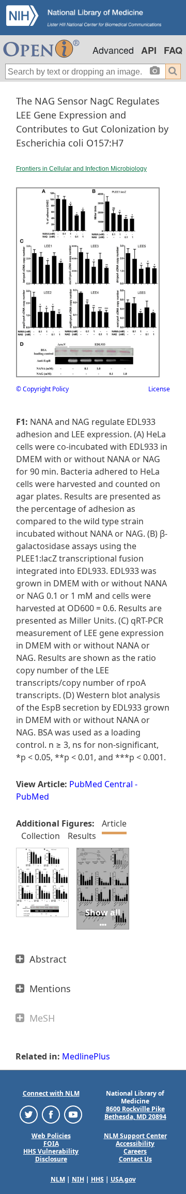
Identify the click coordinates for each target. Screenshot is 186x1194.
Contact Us (135, 1159)
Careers (135, 1151)
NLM (58, 1179)
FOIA (51, 1143)
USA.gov (123, 1179)
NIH (78, 1179)
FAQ (173, 50)
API (149, 50)
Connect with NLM (51, 1093)
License (159, 389)
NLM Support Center (135, 1135)
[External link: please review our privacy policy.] (29, 1114)
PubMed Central (101, 784)
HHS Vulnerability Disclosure (51, 1155)
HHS (97, 1179)
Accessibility (135, 1143)
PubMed (32, 796)
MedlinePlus (86, 1056)
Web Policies (51, 1135)
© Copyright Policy (42, 389)
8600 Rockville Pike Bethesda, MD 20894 (135, 1112)
